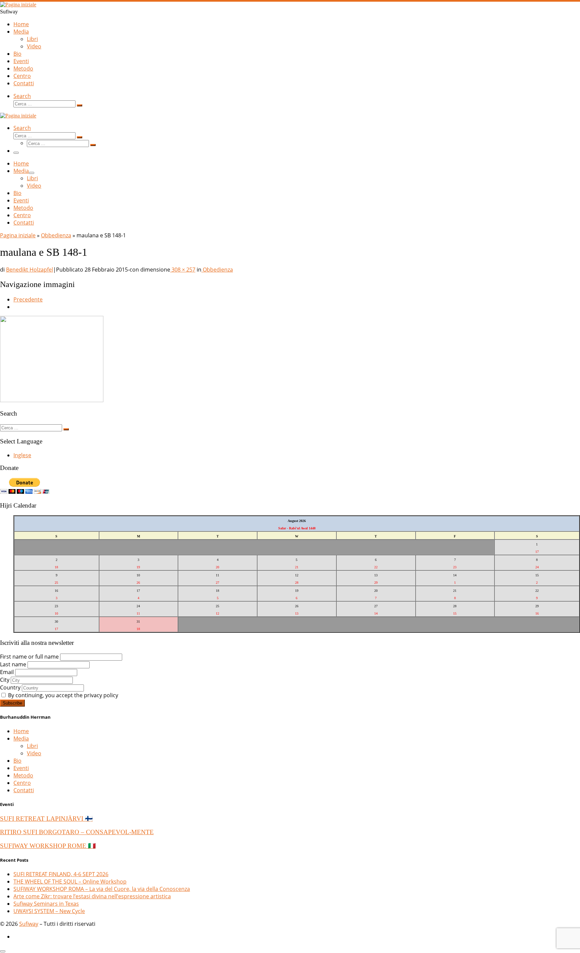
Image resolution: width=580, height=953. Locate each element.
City (4, 679)
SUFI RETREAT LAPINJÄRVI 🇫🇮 (46, 818)
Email (7, 672)
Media (21, 738)
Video (34, 753)
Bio (17, 760)
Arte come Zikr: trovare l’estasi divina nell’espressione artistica (92, 896)
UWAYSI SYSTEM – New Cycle (49, 911)
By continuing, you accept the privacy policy (62, 695)
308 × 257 (182, 269)
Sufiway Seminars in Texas (46, 903)
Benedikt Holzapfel (29, 269)
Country (10, 687)
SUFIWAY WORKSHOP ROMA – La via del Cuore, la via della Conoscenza (101, 889)
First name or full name (29, 656)
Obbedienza (56, 235)
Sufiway (28, 923)
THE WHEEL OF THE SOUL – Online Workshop (70, 881)
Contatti (23, 790)
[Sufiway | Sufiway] (18, 4)
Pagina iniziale (18, 235)
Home (21, 731)
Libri (32, 746)
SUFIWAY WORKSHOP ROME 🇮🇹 (48, 845)
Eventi (21, 768)
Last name (13, 664)
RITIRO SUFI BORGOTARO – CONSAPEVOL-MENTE (77, 832)
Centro (22, 783)
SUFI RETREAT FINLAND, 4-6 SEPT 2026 (60, 874)
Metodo (23, 775)
